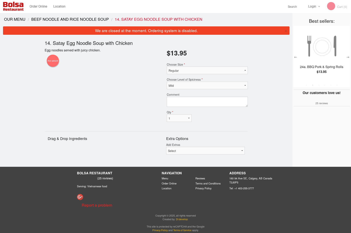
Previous (296, 56)
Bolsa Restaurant (94, 173)
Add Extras (173, 145)
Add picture (53, 60)
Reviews (200, 178)
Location (59, 6)
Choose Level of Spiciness (185, 79)
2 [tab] (313, 85)
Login (312, 6)
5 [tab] (331, 85)
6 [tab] (337, 85)
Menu (165, 178)
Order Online (38, 6)
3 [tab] (319, 85)
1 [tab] (306, 85)
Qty (170, 112)
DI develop (182, 219)
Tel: (241, 188)
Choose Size (176, 64)
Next (348, 56)
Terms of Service (182, 230)
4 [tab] (325, 85)
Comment (173, 94)
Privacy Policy (203, 188)
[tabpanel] (322, 54)
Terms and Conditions (208, 183)
